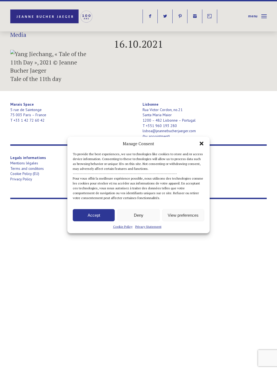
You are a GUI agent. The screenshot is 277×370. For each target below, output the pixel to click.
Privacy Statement (148, 227)
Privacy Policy (21, 179)
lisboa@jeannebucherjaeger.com (169, 130)
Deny (138, 215)
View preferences (183, 215)
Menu (253, 16)
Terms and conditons (27, 168)
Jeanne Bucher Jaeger (51, 16)
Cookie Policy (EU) (24, 173)
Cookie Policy (123, 227)
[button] (201, 143)
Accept (94, 215)
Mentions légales (24, 163)
